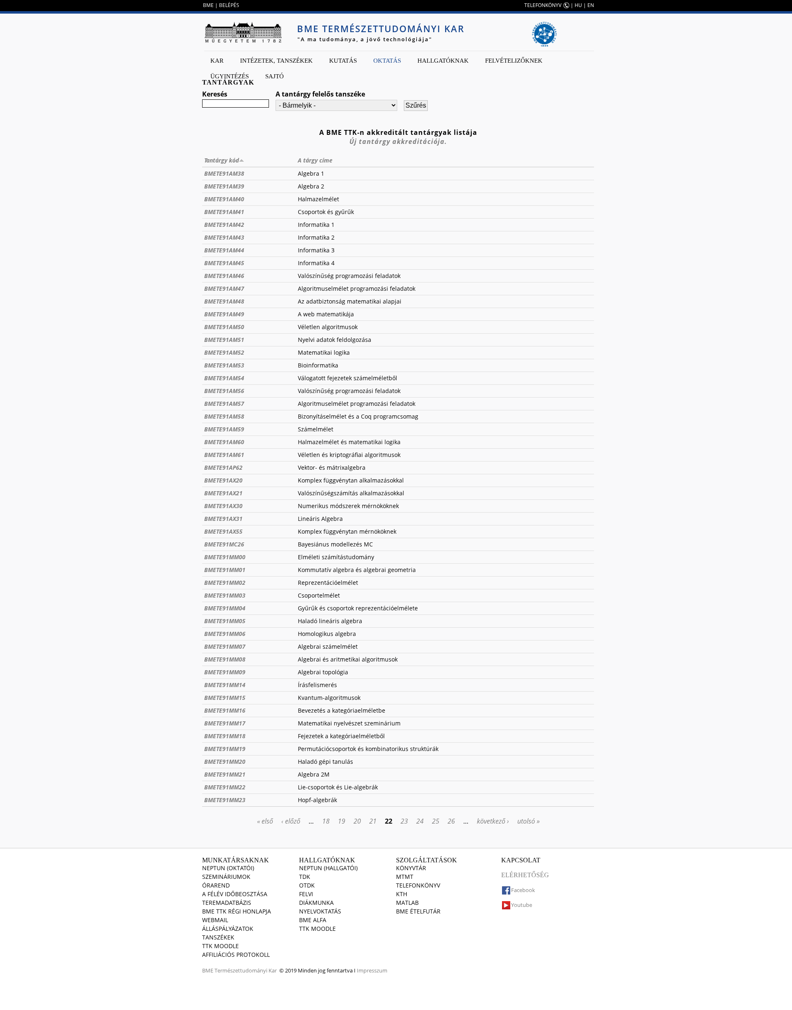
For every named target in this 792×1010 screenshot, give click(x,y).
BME (208, 5)
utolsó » (528, 821)
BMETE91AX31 (223, 519)
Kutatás (343, 60)
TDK (304, 877)
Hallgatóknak (443, 60)
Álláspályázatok (227, 928)
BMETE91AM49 (224, 314)
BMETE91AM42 (224, 224)
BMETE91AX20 (223, 480)
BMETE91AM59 (224, 429)
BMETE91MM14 (224, 685)
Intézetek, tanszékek (276, 60)
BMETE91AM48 (224, 301)
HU (578, 5)
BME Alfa (312, 920)
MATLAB (407, 902)
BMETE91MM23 (224, 800)
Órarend (216, 885)
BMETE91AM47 (224, 288)
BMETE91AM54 (224, 378)
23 (404, 821)
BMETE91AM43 (224, 237)
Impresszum (372, 970)
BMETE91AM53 (224, 365)
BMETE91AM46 (224, 276)
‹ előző (290, 821)
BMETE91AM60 (224, 442)
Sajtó (274, 76)
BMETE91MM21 (224, 774)
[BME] (243, 32)
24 (420, 821)
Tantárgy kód (221, 160)
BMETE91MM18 (224, 736)
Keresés (214, 94)
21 (373, 821)
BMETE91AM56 (224, 391)
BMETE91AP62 (223, 467)
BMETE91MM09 (224, 672)
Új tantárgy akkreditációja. (398, 141)
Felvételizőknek (513, 60)
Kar (217, 60)
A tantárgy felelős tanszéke (320, 94)
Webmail (215, 920)
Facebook (523, 890)
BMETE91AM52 (224, 352)
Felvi (306, 894)
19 (341, 821)
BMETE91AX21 (223, 493)
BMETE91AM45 (224, 263)
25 (435, 821)
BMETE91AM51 (224, 340)
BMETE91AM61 (224, 455)
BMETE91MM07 (224, 646)
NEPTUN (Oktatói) (228, 868)
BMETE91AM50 (224, 327)
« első (265, 821)
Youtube (521, 905)
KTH (401, 894)
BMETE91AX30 (223, 506)
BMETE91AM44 (224, 250)
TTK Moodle (220, 946)
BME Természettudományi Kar (380, 28)
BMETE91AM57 (224, 403)
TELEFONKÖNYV (542, 5)
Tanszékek (218, 937)
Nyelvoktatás (320, 911)
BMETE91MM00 (224, 557)
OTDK (307, 885)
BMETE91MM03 (224, 595)
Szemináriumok (226, 877)
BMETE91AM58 (224, 416)
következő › (493, 821)
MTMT (404, 877)
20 (357, 821)
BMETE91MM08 (224, 659)
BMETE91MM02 (224, 582)
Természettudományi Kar (245, 970)
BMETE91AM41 (224, 212)
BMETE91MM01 (224, 570)
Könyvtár (411, 868)
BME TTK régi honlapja (236, 911)
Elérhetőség (525, 874)
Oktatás (387, 60)
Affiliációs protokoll (236, 954)
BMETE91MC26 (224, 544)
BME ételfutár (418, 911)
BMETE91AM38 (224, 173)
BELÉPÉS (229, 5)
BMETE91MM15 (224, 698)
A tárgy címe (315, 160)
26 (451, 821)
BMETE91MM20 (224, 761)
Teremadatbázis (226, 902)
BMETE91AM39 (224, 186)
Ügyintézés (229, 76)
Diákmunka (316, 902)
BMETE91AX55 (223, 531)
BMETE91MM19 (224, 749)
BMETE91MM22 (224, 787)
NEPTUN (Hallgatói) (328, 868)
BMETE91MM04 (224, 608)
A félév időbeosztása (234, 894)
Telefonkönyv (418, 885)
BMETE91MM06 (224, 634)
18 (326, 821)
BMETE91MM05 (224, 621)
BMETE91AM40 (224, 199)
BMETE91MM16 (224, 710)
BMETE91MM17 (224, 723)
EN (590, 5)
